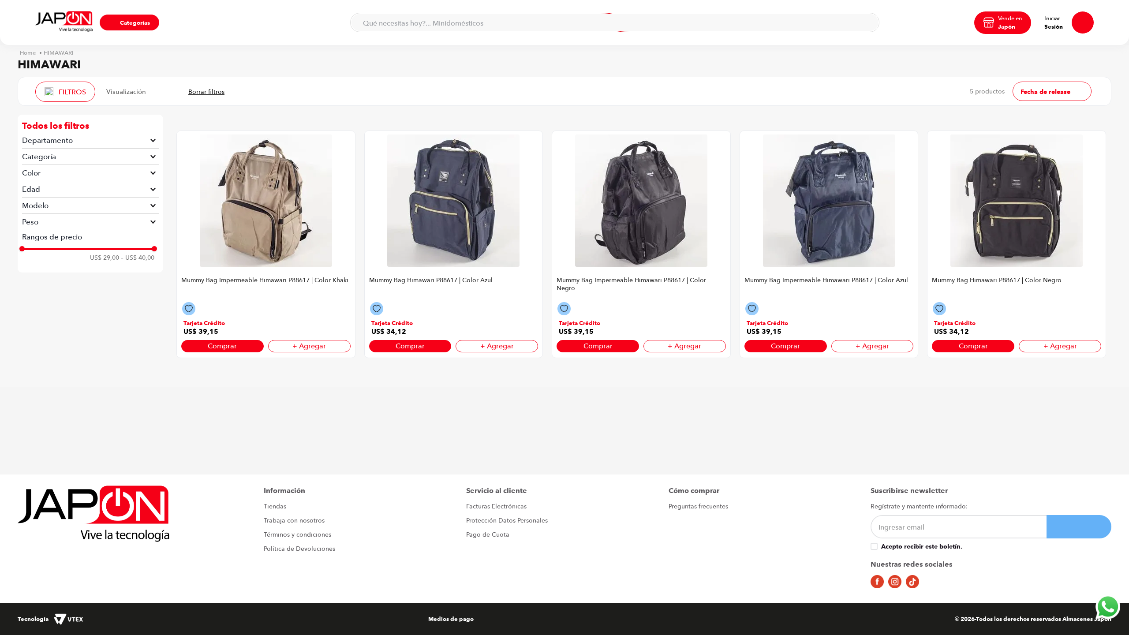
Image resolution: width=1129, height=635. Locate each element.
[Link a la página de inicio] (28, 52)
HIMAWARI (59, 52)
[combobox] (614, 22)
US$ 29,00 (104, 257)
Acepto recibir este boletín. (921, 546)
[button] (129, 22)
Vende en (1010, 18)
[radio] (158, 91)
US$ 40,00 (137, 257)
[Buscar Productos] (867, 22)
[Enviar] (1079, 526)
